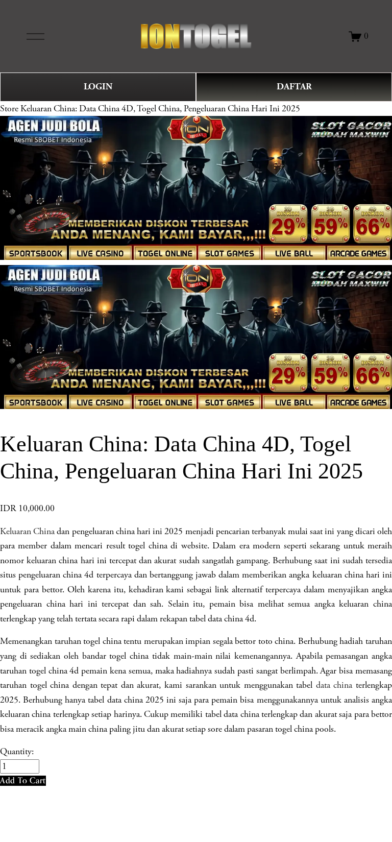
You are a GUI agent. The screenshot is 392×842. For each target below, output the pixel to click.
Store (9, 108)
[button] (23, 780)
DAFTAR (294, 86)
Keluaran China (27, 531)
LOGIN (98, 86)
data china (334, 685)
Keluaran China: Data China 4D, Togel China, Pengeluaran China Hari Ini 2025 (160, 108)
